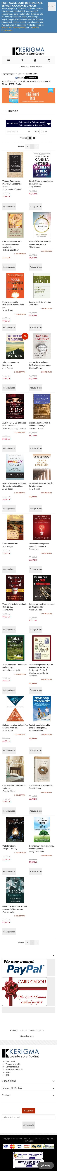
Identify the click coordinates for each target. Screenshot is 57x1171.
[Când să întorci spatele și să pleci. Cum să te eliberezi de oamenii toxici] (42, 165)
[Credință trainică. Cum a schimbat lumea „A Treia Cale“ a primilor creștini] (42, 406)
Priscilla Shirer (8, 791)
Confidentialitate (12, 1067)
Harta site (14, 1031)
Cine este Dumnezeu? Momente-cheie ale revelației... (11, 244)
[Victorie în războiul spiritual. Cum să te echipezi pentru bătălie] (15, 588)
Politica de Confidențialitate (14, 27)
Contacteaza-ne (27, 1036)
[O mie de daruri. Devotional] (42, 769)
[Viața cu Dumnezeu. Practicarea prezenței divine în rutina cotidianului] (15, 165)
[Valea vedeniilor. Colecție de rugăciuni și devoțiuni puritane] (15, 648)
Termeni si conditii (13, 1064)
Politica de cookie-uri (14, 1070)
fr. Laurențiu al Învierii (11, 189)
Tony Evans (7, 610)
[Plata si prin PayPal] (24, 960)
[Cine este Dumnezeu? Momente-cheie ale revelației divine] (15, 225)
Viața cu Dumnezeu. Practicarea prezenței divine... (11, 184)
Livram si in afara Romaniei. (31, 66)
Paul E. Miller (8, 912)
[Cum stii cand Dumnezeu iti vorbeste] (15, 769)
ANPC (8, 1072)
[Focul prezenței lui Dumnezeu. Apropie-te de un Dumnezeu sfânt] (15, 285)
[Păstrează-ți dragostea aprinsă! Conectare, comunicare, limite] (42, 527)
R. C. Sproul (34, 489)
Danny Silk (34, 549)
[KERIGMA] (28, 51)
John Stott (33, 305)
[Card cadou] (24, 978)
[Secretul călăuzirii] (15, 527)
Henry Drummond (36, 851)
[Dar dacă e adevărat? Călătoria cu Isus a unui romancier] (42, 346)
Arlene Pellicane (36, 731)
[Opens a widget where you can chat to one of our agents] (45, 1165)
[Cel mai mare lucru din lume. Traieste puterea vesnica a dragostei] (42, 829)
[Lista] (34, 138)
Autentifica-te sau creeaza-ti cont (15, 81)
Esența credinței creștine (40, 302)
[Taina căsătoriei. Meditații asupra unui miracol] (42, 225)
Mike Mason (34, 247)
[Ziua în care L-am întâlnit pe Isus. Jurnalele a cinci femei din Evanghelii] (15, 406)
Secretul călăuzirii (10, 544)
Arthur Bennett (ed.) (11, 670)
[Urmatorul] (37, 146)
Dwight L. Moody (9, 848)
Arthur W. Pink (35, 610)
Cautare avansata (36, 1031)
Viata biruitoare (9, 846)
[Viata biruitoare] (15, 829)
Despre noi (10, 1061)
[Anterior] (27, 146)
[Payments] (28, 1145)
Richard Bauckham (10, 250)
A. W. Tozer (7, 310)
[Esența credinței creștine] (42, 285)
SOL (7, 1075)
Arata (37, 131)
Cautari (24, 1031)
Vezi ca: (23, 138)
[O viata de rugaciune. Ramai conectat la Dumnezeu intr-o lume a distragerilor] (15, 890)
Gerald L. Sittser (36, 428)
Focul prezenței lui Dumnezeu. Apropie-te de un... (13, 305)
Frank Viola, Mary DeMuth (14, 428)
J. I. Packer (7, 368)
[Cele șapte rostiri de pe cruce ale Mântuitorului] (42, 588)
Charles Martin (35, 368)
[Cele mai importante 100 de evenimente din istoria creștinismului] (42, 648)
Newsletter (28, 1111)
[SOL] (28, 1161)
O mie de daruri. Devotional (40, 785)
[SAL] (28, 1153)
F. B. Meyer (7, 546)
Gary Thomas (35, 187)
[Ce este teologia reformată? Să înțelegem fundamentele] (42, 467)
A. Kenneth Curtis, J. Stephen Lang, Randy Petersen (38, 673)
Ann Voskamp (35, 788)
